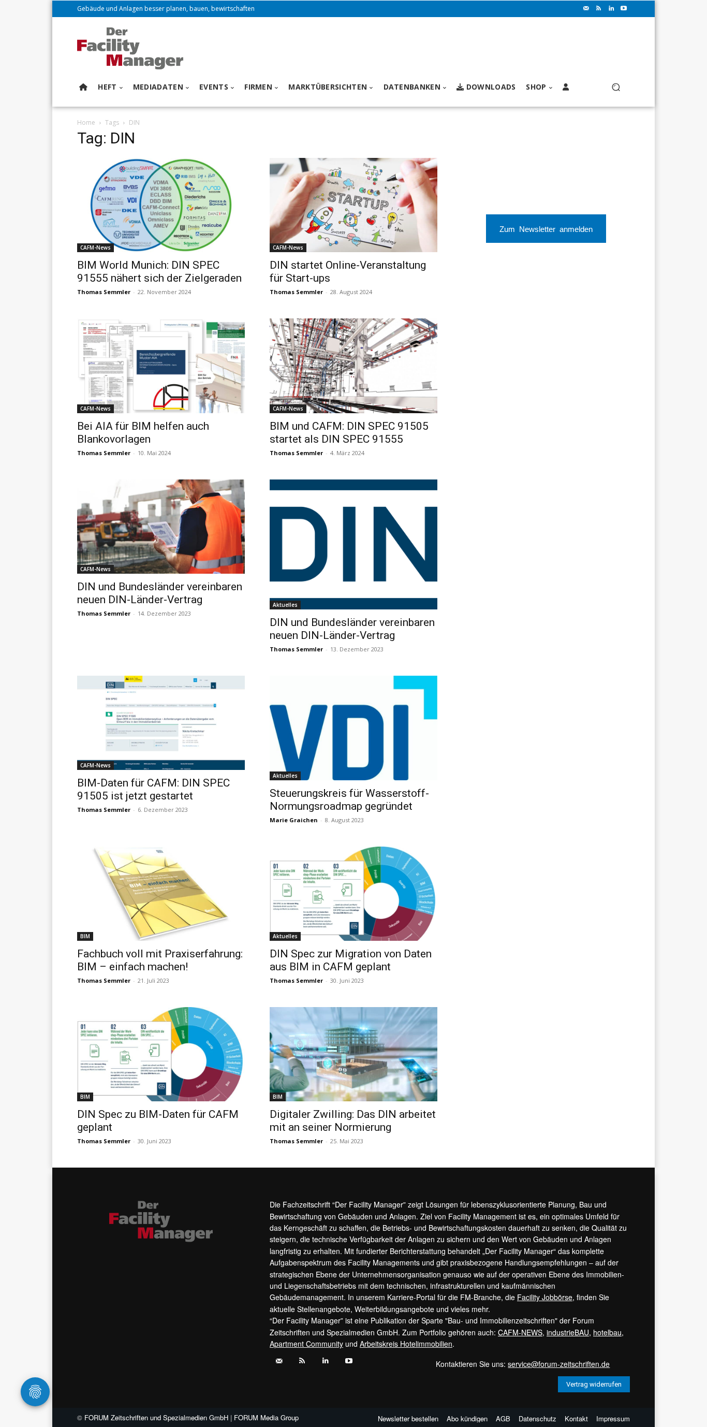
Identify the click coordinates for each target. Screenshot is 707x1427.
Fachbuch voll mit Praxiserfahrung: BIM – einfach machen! (160, 960)
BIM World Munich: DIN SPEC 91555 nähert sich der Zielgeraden (159, 271)
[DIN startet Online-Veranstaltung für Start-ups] (353, 205)
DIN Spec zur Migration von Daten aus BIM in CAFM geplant (351, 960)
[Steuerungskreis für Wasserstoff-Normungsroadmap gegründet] (353, 728)
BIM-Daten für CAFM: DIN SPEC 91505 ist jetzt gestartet (153, 789)
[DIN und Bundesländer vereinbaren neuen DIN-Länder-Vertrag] (161, 526)
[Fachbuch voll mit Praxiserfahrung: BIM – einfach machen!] (161, 894)
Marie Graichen (294, 820)
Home (86, 122)
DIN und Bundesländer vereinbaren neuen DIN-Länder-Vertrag (159, 593)
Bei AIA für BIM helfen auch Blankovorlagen (143, 432)
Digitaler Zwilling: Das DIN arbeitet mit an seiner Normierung (353, 1120)
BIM (85, 936)
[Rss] (599, 9)
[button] (615, 87)
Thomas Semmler (103, 292)
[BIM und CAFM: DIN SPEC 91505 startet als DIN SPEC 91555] (353, 365)
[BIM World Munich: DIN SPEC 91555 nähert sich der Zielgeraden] (161, 205)
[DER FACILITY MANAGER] (133, 48)
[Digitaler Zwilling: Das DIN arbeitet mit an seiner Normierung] (353, 1054)
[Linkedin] (611, 9)
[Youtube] (623, 9)
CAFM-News (95, 247)
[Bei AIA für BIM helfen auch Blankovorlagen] (161, 365)
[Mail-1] (586, 9)
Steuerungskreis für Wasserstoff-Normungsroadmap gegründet (349, 799)
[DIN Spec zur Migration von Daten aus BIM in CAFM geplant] (353, 894)
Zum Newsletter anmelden (546, 228)
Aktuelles (285, 604)
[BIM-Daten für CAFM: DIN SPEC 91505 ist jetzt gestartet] (161, 723)
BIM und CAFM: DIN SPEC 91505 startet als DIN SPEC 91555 (349, 432)
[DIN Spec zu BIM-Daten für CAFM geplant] (161, 1054)
